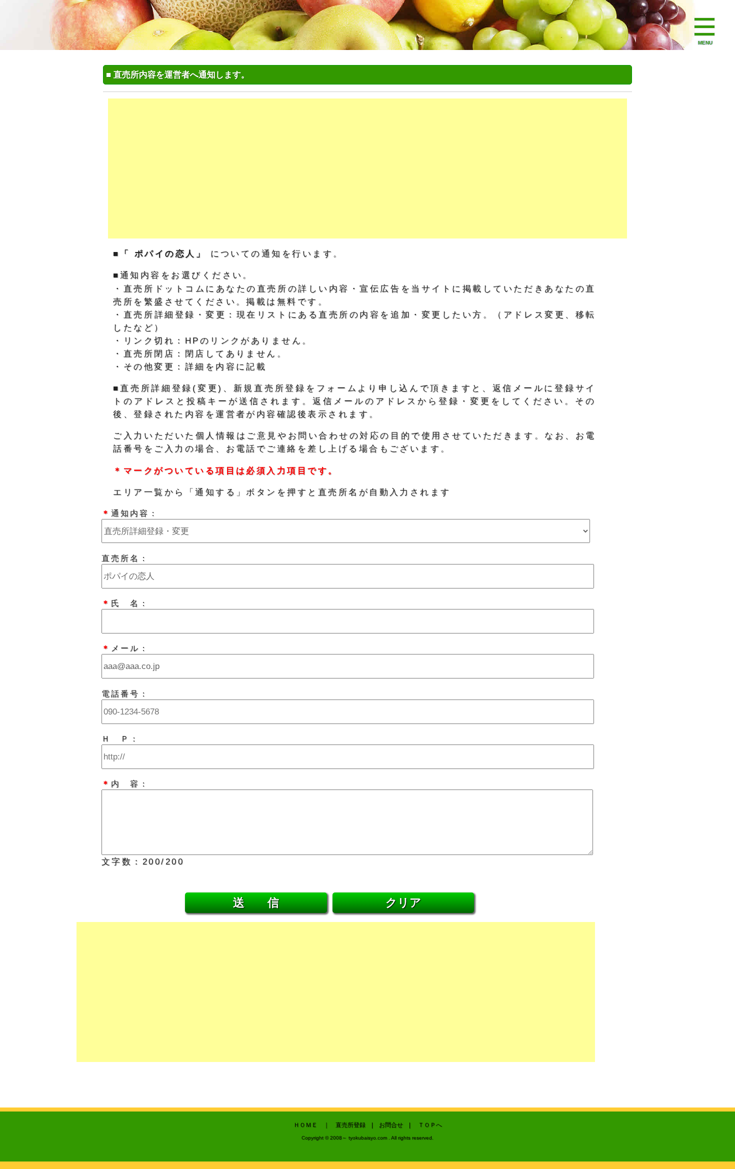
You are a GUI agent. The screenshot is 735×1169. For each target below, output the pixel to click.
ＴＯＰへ (430, 1125)
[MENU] (705, 28)
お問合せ (391, 1125)
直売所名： (125, 558)
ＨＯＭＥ (306, 1125)
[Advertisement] (367, 168)
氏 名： (125, 603)
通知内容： (130, 513)
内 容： (125, 783)
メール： (125, 648)
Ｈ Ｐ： (121, 738)
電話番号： (125, 693)
